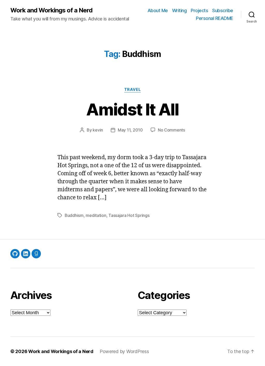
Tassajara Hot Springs (128, 215)
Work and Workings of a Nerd (51, 10)
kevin (98, 130)
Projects (199, 10)
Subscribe (222, 10)
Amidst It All (132, 109)
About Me (158, 10)
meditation (96, 215)
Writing (179, 10)
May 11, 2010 (130, 130)
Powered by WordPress (124, 351)
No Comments (171, 130)
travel (132, 89)
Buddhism (74, 215)
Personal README (214, 18)
